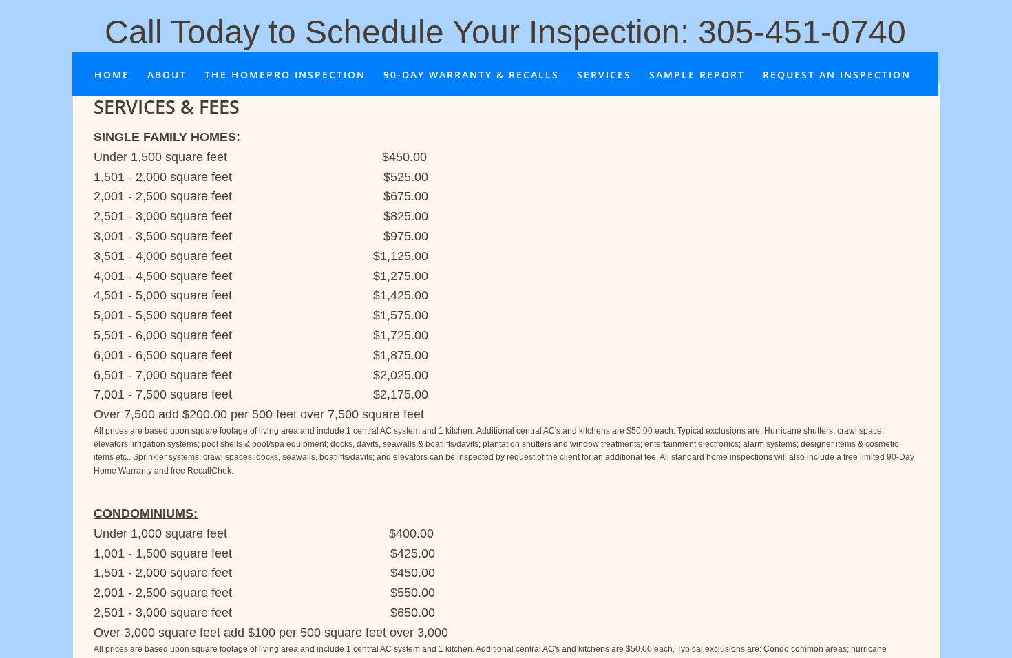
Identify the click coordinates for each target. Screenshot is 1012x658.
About (167, 74)
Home (111, 74)
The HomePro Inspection (285, 74)
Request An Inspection (837, 74)
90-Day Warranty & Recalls (471, 74)
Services (604, 74)
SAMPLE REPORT (697, 74)
